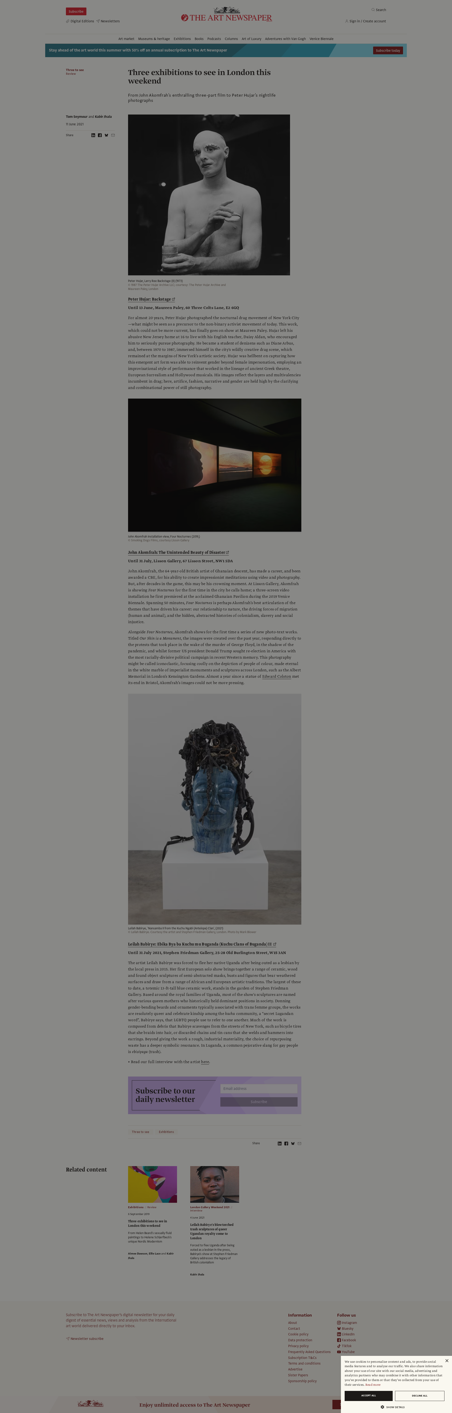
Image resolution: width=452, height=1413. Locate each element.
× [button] (446, 1361)
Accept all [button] (368, 1395)
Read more (373, 1385)
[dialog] (396, 1384)
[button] (394, 1407)
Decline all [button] (420, 1395)
